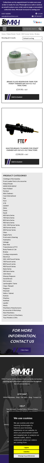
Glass (5, 232)
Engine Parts (7, 235)
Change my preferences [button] (26, 456)
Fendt (5, 213)
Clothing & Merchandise (11, 179)
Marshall (6, 291)
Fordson (6, 191)
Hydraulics (7, 240)
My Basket (38, 16)
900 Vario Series (8, 223)
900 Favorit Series (9, 266)
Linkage (6, 242)
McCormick (7, 281)
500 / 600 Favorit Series (11, 259)
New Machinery (8, 313)
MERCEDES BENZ (9, 186)
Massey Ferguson (9, 276)
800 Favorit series (9, 264)
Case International (9, 196)
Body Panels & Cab (9, 249)
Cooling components (10, 254)
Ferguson (6, 288)
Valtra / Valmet (8, 293)
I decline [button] (26, 452)
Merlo (5, 305)
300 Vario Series (8, 271)
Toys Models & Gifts (10, 317)
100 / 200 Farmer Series (11, 225)
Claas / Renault (8, 286)
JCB (4, 203)
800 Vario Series (8, 220)
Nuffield (6, 300)
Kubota (5, 296)
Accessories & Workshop (12, 310)
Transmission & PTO (10, 247)
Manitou (6, 298)
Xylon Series (7, 269)
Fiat (4, 198)
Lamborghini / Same (10, 283)
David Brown (7, 279)
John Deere (7, 274)
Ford (4, 201)
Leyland (5, 205)
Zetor (5, 208)
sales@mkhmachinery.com (10, 16)
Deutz (5, 210)
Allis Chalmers (8, 193)
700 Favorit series (9, 261)
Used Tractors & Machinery (13, 315)
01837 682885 (6, 14)
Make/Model (11, 34)
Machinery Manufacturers (12, 308)
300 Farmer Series (9, 227)
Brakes (5, 252)
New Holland (7, 188)
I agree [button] (26, 447)
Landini (5, 303)
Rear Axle (6, 244)
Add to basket (16, 97)
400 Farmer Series (9, 230)
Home (4, 34)
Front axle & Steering (10, 237)
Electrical (6, 257)
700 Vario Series (8, 218)
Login (40, 14)
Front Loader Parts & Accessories (15, 181)
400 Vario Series (8, 215)
